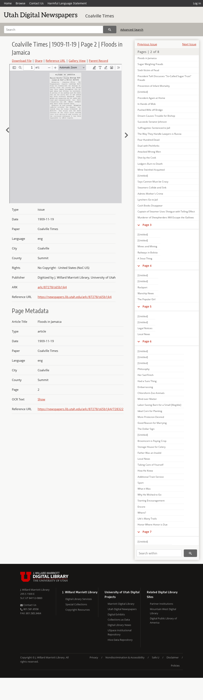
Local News (144, 334)
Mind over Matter (147, 399)
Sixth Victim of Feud (148, 70)
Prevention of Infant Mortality (154, 86)
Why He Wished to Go (149, 494)
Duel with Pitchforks (148, 145)
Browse (20, 3)
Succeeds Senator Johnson (152, 121)
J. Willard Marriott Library (35, 589)
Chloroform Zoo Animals (151, 393)
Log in (197, 3)
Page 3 (147, 225)
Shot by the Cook (147, 157)
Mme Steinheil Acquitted (151, 169)
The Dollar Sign (146, 429)
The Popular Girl (146, 299)
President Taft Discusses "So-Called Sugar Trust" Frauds (164, 78)
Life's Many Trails (147, 518)
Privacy (94, 657)
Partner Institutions (161, 603)
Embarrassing (145, 387)
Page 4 (147, 265)
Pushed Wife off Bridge (150, 110)
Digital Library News (119, 625)
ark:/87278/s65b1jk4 (52, 287)
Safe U (155, 657)
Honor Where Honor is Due (153, 524)
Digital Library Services (78, 599)
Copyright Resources (77, 609)
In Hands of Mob (147, 104)
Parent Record (98, 61)
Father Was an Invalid (149, 453)
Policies (175, 665)
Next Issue (189, 44)
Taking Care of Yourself (150, 464)
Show (41, 399)
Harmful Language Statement (67, 3)
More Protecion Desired (151, 417)
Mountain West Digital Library (163, 611)
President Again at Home (151, 98)
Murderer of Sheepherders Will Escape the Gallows (166, 217)
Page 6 (147, 341)
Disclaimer (173, 657)
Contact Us (36, 3)
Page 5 (147, 306)
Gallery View (77, 61)
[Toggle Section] (139, 225)
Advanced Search (131, 30)
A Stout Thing (145, 258)
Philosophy (143, 369)
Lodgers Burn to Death (150, 163)
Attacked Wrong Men (149, 151)
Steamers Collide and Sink (152, 187)
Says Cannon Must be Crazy (153, 181)
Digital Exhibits (116, 614)
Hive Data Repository (120, 640)
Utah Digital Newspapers (122, 609)
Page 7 (147, 532)
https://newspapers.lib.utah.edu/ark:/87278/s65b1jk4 (75, 297)
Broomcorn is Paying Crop (152, 441)
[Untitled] (143, 92)
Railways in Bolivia (148, 252)
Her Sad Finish (145, 375)
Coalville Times (99, 16)
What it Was (144, 488)
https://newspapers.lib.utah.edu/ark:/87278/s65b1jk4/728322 (81, 409)
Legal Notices (145, 328)
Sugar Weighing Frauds (150, 64)
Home (8, 3)
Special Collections (76, 604)
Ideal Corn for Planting (150, 411)
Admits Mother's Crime (150, 193)
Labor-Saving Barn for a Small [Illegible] (159, 405)
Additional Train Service (151, 476)
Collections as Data (119, 619)
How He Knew (145, 470)
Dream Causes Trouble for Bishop (156, 115)
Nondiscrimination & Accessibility (125, 657)
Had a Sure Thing (147, 381)
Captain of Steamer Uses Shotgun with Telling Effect (166, 211)
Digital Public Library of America (163, 620)
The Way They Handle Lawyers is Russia (159, 134)
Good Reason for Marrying (152, 423)
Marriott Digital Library (121, 603)
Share (38, 61)
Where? (142, 512)
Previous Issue (147, 44)
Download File (22, 61)
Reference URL (55, 61)
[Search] (109, 29)
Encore (141, 506)
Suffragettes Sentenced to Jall (154, 128)
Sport (141, 482)
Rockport (142, 287)
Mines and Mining (147, 246)
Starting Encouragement (151, 500)
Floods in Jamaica (147, 58)
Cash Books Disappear (150, 205)
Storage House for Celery (152, 447)
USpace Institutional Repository (119, 632)
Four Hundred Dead (148, 139)
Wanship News (146, 293)
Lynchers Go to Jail (148, 199)
